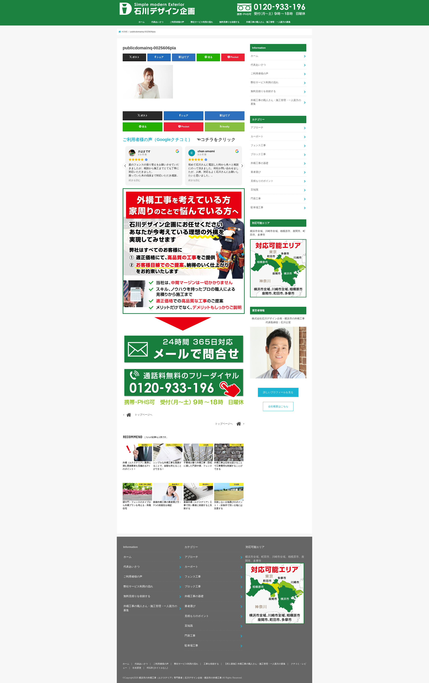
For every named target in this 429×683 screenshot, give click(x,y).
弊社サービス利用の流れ (202, 22)
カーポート (257, 136)
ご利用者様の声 (177, 22)
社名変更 (137, 668)
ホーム (142, 22)
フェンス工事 (258, 145)
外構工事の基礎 (259, 163)
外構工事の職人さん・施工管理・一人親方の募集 (268, 22)
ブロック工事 (258, 154)
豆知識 (254, 189)
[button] (241, 165)
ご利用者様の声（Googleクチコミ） (157, 139)
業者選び (256, 172)
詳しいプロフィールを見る (278, 392)
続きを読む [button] (134, 180)
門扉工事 (256, 198)
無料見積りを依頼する (229, 22)
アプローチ (257, 127)
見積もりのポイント (262, 181)
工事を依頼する (211, 664)
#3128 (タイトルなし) (157, 668)
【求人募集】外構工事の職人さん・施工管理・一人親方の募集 (254, 664)
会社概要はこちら (278, 406)
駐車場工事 (257, 207)
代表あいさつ (157, 22)
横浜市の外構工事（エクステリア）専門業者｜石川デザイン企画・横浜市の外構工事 (180, 677)
